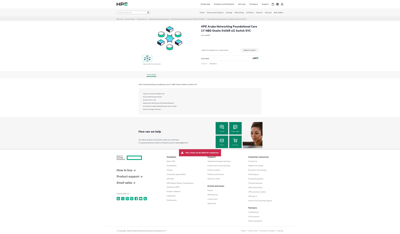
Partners (252, 208)
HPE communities (255, 187)
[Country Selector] (277, 4)
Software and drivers (216, 174)
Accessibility (171, 166)
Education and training (257, 170)
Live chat (222, 131)
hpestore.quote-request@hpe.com (175, 142)
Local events (213, 199)
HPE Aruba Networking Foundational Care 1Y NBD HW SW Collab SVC (188, 19)
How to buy (235, 145)
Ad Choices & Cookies (267, 231)
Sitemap (280, 231)
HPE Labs (170, 179)
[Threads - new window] (131, 198)
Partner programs (255, 221)
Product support (235, 131)
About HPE (171, 161)
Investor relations (173, 191)
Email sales (124, 183)
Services (242, 4)
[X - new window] (122, 198)
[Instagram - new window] (127, 198)
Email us (222, 145)
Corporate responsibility (176, 174)
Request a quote (250, 50)
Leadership (171, 196)
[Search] (148, 12)
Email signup (253, 174)
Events (210, 190)
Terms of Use (252, 231)
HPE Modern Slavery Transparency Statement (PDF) (180, 185)
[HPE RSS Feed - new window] (145, 198)
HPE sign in (252, 196)
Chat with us (213, 63)
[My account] (282, 4)
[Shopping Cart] (273, 4)
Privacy (243, 231)
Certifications (253, 212)
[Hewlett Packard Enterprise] (122, 4)
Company (253, 4)
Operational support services (219, 161)
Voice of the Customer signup (260, 201)
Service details (205, 58)
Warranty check (214, 179)
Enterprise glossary (255, 179)
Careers (170, 170)
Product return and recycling (219, 166)
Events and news (216, 186)
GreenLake (205, 4)
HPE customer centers (257, 192)
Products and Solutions (224, 4)
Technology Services (142, 19)
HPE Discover (213, 195)
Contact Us (252, 161)
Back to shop (120, 19)
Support (265, 4)
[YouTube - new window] (140, 198)
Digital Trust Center (256, 166)
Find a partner (253, 216)
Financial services (255, 183)
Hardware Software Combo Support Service (158, 19)
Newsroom (212, 203)
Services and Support (130, 19)
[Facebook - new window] (136, 198)
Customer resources (258, 157)
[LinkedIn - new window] (118, 198)
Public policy (172, 200)
